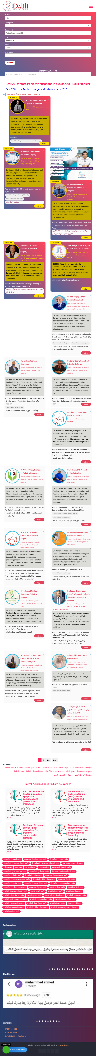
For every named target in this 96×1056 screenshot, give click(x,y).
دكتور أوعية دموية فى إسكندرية (56, 875)
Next (48, 760)
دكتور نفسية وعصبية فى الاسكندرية (16, 863)
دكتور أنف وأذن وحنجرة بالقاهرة (15, 891)
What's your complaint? (15, 1049)
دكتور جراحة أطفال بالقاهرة (14, 895)
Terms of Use (63, 1045)
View (44, 143)
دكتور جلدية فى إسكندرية (12, 883)
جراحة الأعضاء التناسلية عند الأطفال (55, 767)
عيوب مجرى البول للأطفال (55, 771)
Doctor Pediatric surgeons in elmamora (77, 666)
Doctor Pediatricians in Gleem (77, 252)
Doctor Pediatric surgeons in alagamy (29, 162)
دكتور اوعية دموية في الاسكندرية (63, 871)
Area (7, 45)
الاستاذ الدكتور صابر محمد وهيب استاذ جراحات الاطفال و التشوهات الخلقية (78, 710)
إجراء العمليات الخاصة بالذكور (81, 767)
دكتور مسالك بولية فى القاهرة (37, 907)
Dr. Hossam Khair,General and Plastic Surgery (30, 153)
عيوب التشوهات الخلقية (34, 771)
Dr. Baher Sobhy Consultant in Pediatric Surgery (78, 363)
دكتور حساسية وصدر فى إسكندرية (63, 883)
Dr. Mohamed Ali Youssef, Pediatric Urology (77, 471)
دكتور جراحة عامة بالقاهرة (36, 903)
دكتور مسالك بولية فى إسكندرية (44, 879)
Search (10, 62)
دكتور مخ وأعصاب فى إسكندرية (15, 887)
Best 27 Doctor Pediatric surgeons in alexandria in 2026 (36, 89)
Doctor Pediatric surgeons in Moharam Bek (78, 307)
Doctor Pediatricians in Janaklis (78, 367)
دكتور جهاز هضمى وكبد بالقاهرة (15, 899)
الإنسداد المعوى (59, 775)
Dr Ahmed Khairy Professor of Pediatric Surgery (31, 471)
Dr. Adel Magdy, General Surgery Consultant (76, 298)
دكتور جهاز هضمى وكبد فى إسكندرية (17, 879)
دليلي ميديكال (44, 867)
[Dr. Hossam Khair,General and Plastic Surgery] (71, 163)
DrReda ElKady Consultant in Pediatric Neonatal (36, 102)
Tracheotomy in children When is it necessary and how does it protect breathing (78, 830)
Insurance (9, 52)
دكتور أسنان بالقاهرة (57, 887)
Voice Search (6, 1044)
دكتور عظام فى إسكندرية (33, 875)
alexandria (21, 94)
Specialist (9, 30)
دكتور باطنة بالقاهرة (55, 891)
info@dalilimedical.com (15, 1036)
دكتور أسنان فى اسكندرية (12, 859)
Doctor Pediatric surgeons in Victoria (29, 546)
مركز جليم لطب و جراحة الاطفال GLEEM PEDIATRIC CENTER (78, 247)
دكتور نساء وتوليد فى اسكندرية (35, 859)
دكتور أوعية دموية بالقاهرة (54, 895)
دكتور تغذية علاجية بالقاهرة (65, 899)
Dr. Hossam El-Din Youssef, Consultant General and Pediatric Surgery (31, 658)
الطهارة (69, 775)
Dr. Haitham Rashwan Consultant (28, 363)
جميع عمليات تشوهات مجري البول (79, 771)
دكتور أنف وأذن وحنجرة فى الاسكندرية (45, 863)
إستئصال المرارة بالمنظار (83, 775)
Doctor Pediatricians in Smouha (31, 367)
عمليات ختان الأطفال (32, 767)
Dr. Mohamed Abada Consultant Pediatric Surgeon (75, 187)
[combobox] (48, 25)
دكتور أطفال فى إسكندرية (13, 875)
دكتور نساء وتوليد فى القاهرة (14, 907)
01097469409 (11, 1029)
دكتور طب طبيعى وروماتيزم (72, 863)
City (6, 37)
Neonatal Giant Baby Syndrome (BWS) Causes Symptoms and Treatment (76, 796)
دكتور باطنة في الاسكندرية (61, 867)
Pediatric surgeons (33, 94)
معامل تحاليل (30, 867)
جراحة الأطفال (19, 771)
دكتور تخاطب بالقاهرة (74, 891)
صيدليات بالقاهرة (74, 903)
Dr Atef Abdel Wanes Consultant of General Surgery (29, 535)
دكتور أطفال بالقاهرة (75, 887)
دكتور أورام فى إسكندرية (37, 887)
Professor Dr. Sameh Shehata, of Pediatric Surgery (28, 248)
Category (9, 23)
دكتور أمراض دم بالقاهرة (76, 895)
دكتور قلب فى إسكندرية (66, 879)
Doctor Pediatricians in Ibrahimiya (78, 539)
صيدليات (18, 867)
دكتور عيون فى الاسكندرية (59, 859)
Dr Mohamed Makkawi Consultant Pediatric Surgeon (29, 594)
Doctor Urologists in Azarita (76, 716)
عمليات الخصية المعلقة (14, 767)
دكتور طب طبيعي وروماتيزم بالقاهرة (64, 907)
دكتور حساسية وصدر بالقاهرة (41, 899)
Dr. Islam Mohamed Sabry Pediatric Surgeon (77, 414)
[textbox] (48, 48)
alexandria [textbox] (10, 40)
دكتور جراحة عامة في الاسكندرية (15, 871)
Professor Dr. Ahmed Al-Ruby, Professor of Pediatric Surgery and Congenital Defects (78, 596)
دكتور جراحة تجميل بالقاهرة (14, 903)
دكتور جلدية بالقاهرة (57, 903)
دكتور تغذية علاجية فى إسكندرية (35, 883)
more (9, 818)
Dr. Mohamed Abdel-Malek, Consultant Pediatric (77, 534)
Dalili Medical (10, 94)
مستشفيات (8, 867)
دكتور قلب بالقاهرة (37, 891)
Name (7, 14)
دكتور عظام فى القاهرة (11, 911)
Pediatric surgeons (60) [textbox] (14, 33)
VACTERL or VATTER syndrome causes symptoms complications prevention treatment (33, 797)
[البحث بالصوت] (6, 1049)
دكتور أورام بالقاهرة (34, 895)
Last (54, 760)
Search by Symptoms (48, 71)
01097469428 (11, 1033)
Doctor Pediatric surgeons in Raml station (68, 608)
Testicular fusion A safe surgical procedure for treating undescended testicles (33, 831)
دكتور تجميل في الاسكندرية (39, 871)
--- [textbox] (7, 25)
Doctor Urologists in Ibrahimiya (78, 476)
